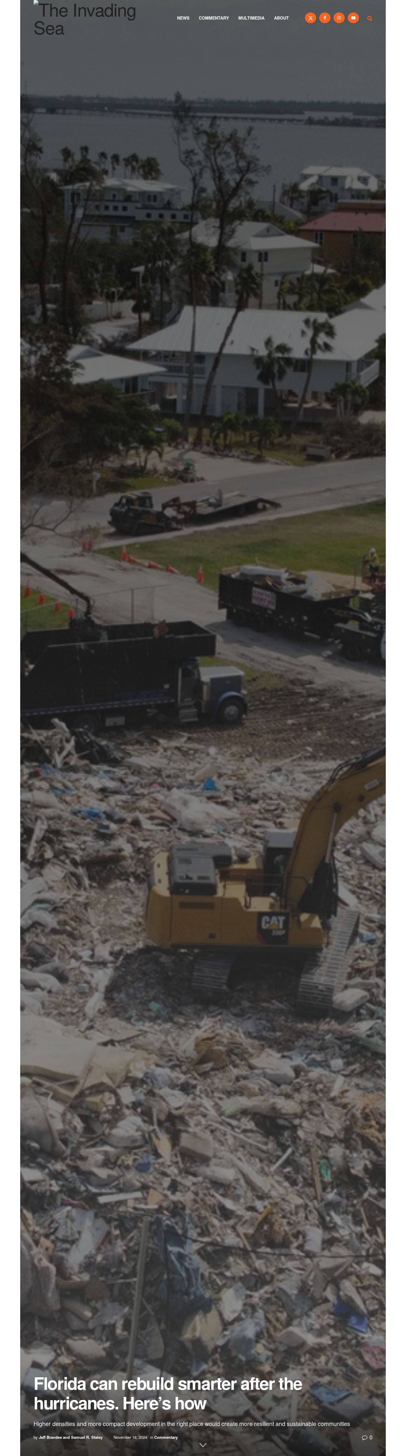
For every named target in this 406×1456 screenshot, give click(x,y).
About (281, 18)
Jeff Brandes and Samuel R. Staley (71, 1437)
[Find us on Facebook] (325, 17)
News (183, 18)
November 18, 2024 (130, 1437)
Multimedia (251, 18)
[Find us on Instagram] (339, 17)
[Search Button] (369, 17)
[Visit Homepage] (93, 18)
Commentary (214, 18)
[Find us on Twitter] (310, 17)
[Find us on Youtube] (353, 17)
